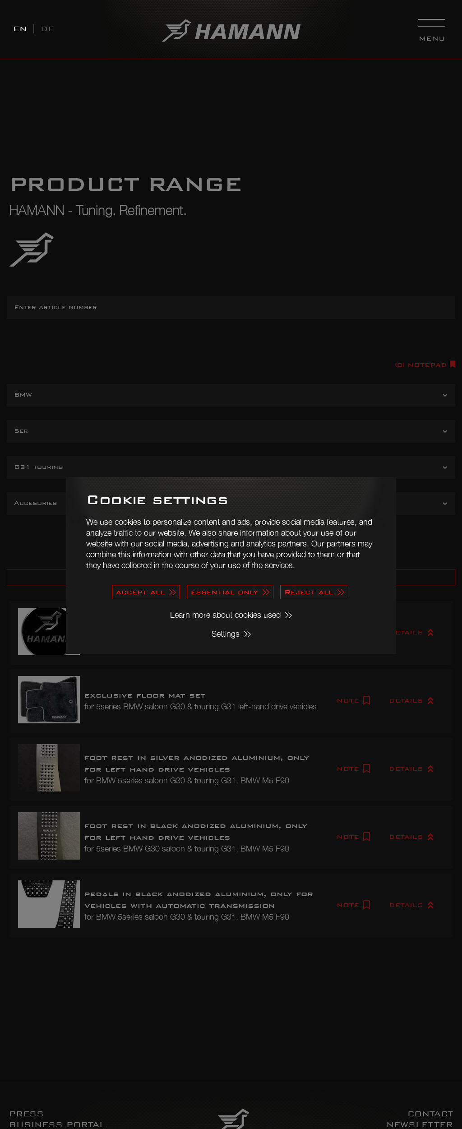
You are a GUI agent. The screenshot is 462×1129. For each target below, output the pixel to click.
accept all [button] (140, 592)
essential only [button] (224, 592)
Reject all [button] (308, 592)
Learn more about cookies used (225, 615)
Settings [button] (226, 634)
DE (47, 28)
